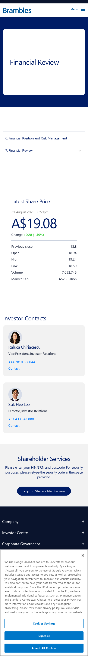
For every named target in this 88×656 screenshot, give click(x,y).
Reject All (44, 636)
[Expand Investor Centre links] (83, 532)
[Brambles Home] (15, 10)
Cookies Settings (44, 623)
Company (10, 521)
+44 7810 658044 (21, 362)
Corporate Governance (21, 543)
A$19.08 (34, 222)
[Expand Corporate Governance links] (83, 544)
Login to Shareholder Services (44, 491)
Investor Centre (15, 532)
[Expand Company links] (83, 521)
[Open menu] (83, 9)
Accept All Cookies (44, 648)
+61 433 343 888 (21, 419)
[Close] (83, 555)
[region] (44, 602)
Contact (13, 368)
